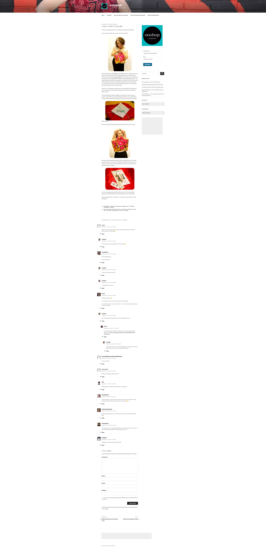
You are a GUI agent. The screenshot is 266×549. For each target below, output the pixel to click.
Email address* (146, 51)
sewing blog (115, 210)
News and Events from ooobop (121, 15)
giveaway (129, 209)
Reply (103, 234)
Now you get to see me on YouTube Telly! (151, 82)
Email (103, 483)
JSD (103, 382)
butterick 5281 (116, 209)
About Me (109, 15)
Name (104, 476)
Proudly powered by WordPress (108, 545)
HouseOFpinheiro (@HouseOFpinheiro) (112, 356)
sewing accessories (116, 206)
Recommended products (153, 15)
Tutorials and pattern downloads (137, 15)
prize (110, 210)
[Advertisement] (152, 126)
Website (104, 490)
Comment (105, 457)
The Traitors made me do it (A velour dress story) (152, 87)
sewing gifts (126, 206)
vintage (112, 207)
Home (103, 15)
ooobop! (104, 239)
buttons (124, 209)
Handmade (106, 206)
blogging (109, 209)
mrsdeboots (105, 252)
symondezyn (105, 423)
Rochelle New (105, 395)
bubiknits (104, 437)
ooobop (116, 5)
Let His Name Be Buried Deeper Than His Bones (152, 84)
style (121, 210)
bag (105, 209)
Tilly (115, 73)
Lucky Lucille (117, 77)
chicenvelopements (107, 409)
